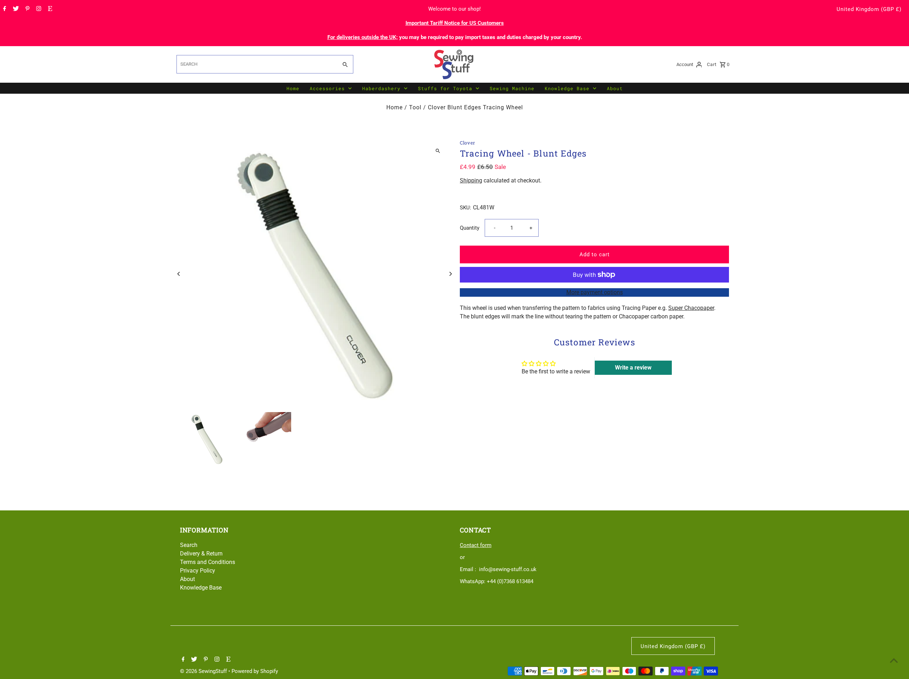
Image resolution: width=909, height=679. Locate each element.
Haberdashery (381, 88)
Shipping (471, 180)
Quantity (469, 228)
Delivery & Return (201, 553)
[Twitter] (15, 9)
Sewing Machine (512, 88)
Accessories (327, 88)
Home (293, 88)
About (615, 88)
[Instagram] (37, 9)
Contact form (475, 545)
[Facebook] (3, 9)
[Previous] (179, 274)
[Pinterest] (26, 9)
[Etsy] (49, 9)
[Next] (450, 274)
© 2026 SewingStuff (204, 671)
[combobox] (256, 64)
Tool (415, 107)
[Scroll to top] (894, 660)
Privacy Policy (197, 570)
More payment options (594, 292)
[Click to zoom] (438, 151)
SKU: (465, 207)
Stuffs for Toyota (445, 88)
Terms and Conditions (207, 562)
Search (188, 545)
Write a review (633, 367)
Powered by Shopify (255, 671)
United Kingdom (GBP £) (869, 9)
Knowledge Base (567, 88)
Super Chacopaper (691, 308)
